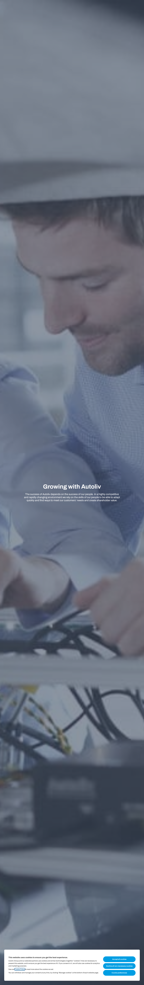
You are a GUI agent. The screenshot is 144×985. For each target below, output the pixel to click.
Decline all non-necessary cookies (119, 966)
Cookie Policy (20, 969)
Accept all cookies (119, 959)
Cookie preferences (119, 973)
